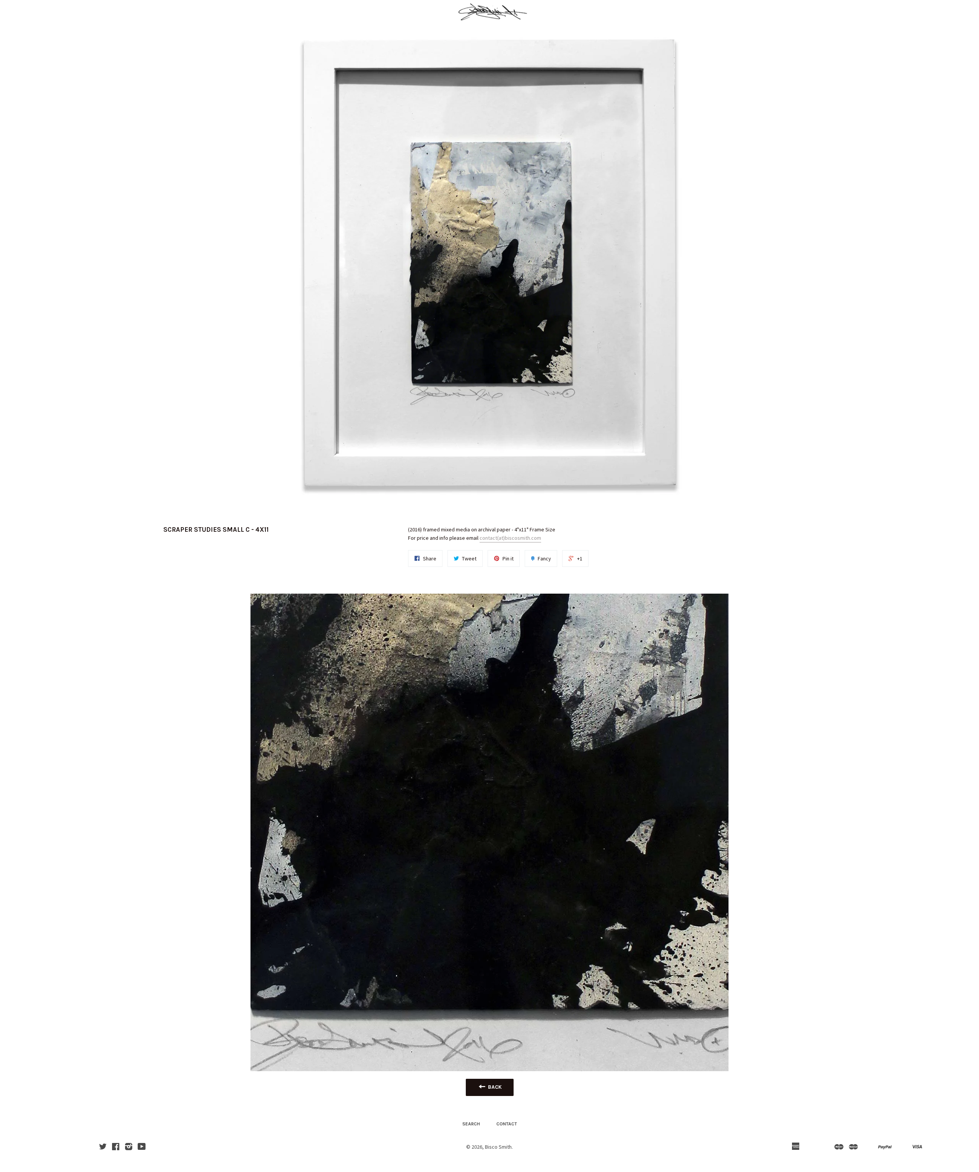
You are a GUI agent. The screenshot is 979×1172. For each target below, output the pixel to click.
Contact (506, 1124)
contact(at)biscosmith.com (510, 537)
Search (471, 1124)
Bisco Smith (498, 1146)
